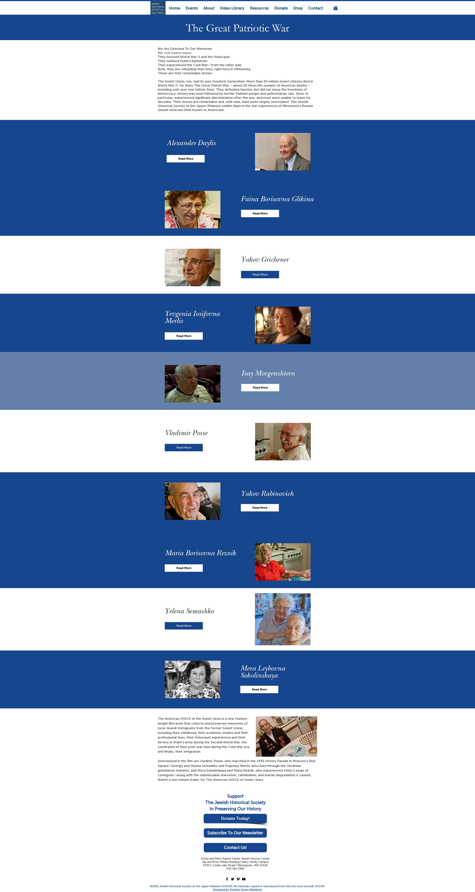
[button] (192, 8)
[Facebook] (227, 879)
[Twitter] (232, 879)
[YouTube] (244, 879)
